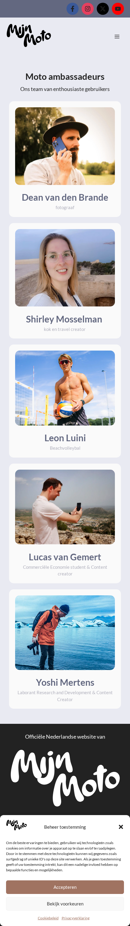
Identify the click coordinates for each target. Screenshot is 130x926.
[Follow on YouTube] (118, 9)
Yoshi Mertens (65, 682)
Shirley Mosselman (65, 318)
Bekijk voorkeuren (65, 903)
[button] (121, 827)
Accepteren (65, 887)
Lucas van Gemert (65, 556)
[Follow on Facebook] (73, 9)
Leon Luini (65, 437)
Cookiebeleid (48, 918)
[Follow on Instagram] (88, 9)
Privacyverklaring (75, 918)
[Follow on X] (103, 9)
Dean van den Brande (65, 197)
